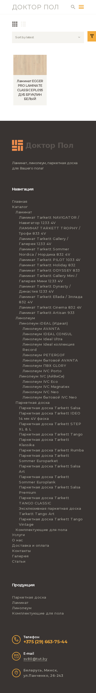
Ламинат (23, 212)
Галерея (20, 556)
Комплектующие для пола (41, 530)
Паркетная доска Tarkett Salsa (50, 408)
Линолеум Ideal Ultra (42, 339)
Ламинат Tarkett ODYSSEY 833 (49, 270)
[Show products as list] (23, 23)
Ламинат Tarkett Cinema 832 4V (50, 307)
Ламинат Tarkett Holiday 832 (47, 265)
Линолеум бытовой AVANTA (50, 360)
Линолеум (25, 318)
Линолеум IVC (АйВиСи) (42, 376)
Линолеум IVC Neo (40, 392)
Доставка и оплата (30, 545)
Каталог (20, 207)
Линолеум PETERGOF (43, 355)
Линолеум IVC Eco (40, 381)
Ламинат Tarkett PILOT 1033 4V (50, 260)
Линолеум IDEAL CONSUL (47, 334)
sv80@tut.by (35, 659)
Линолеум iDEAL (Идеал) (43, 323)
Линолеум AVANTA (41, 328)
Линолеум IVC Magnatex (46, 386)
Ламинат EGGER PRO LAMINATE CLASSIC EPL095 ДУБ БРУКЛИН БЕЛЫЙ (30, 90)
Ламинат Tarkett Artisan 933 (47, 312)
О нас (17, 540)
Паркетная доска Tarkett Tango (51, 434)
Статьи (18, 561)
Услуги (18, 535)
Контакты (21, 551)
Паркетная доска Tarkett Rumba (51, 450)
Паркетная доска (32, 402)
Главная (19, 201)
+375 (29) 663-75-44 (45, 641)
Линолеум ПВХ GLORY (44, 365)
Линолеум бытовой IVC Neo (49, 397)
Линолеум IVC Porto (42, 371)
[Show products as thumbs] (15, 23)
